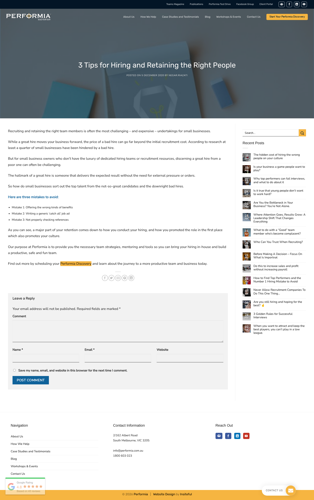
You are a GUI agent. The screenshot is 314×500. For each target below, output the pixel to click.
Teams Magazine (175, 4)
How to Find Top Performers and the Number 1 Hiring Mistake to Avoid (277, 279)
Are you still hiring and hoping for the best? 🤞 (277, 303)
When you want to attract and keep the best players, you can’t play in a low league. (279, 329)
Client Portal (266, 4)
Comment (19, 316)
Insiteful (186, 494)
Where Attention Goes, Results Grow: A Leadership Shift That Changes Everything (279, 218)
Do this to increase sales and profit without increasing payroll (275, 267)
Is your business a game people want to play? (279, 168)
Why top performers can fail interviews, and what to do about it (279, 180)
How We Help (148, 16)
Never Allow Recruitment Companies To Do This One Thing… (279, 291)
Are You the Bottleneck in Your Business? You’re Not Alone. (273, 204)
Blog (207, 16)
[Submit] (302, 132)
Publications (196, 4)
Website (162, 350)
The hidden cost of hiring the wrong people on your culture (276, 156)
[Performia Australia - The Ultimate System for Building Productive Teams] (29, 16)
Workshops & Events (228, 16)
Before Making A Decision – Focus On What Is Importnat (277, 255)
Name (18, 350)
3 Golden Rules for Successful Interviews (273, 315)
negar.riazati (178, 75)
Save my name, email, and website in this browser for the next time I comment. (72, 371)
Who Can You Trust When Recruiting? (278, 242)
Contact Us (254, 16)
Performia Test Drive (220, 4)
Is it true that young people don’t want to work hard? (278, 192)
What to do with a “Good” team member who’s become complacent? (277, 231)
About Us (128, 16)
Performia (141, 494)
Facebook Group (245, 4)
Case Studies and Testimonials (180, 16)
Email (90, 350)
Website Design (164, 494)
